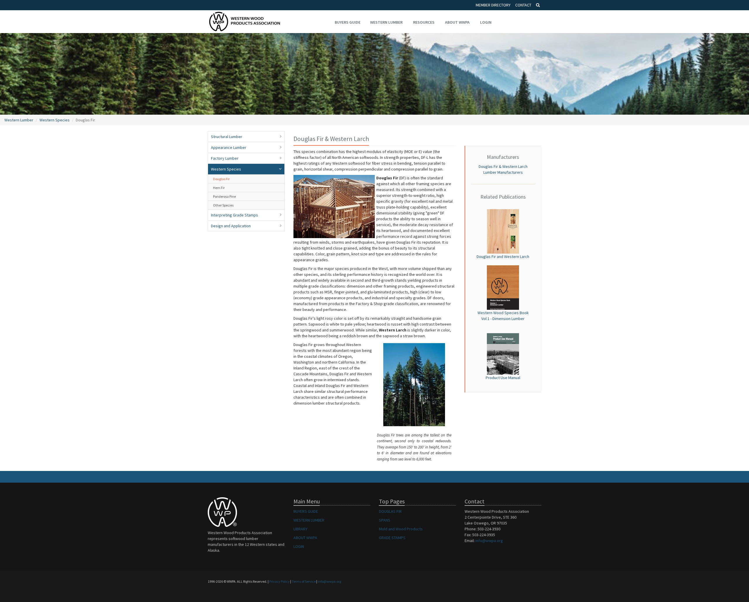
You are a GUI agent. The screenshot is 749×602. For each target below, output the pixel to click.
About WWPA (457, 22)
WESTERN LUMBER (308, 520)
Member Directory (493, 5)
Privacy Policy (279, 581)
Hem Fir (219, 187)
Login (486, 22)
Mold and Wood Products (401, 529)
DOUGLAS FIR (390, 511)
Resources (423, 22)
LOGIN (298, 546)
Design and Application (231, 225)
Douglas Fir (221, 179)
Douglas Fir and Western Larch (503, 256)
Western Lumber (386, 22)
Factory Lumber (224, 158)
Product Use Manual (503, 377)
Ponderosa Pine (224, 196)
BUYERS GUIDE (305, 511)
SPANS (384, 520)
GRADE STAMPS (392, 537)
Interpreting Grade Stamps (234, 215)
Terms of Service (304, 581)
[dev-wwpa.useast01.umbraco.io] (503, 230)
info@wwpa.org (489, 540)
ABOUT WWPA (305, 537)
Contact (523, 5)
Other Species (223, 205)
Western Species (54, 120)
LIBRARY (300, 529)
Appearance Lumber (228, 147)
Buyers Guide (347, 22)
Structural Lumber (226, 136)
